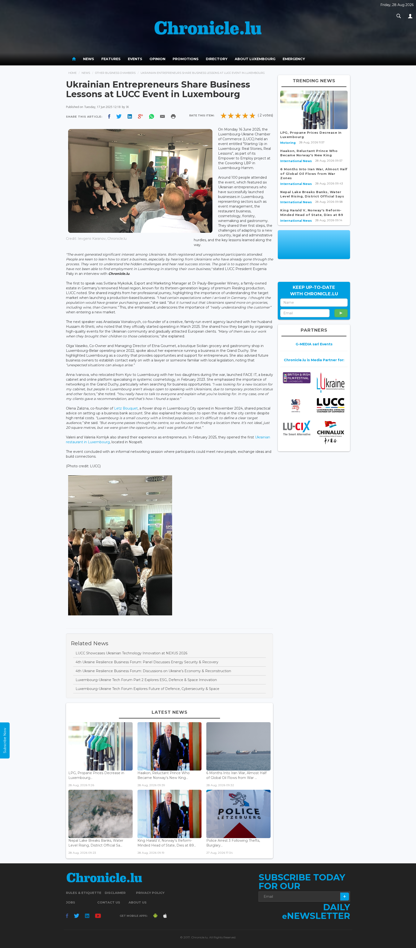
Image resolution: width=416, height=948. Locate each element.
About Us (138, 902)
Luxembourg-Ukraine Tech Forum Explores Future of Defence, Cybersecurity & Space (147, 689)
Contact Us (108, 902)
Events (135, 59)
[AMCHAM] (297, 406)
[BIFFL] (297, 378)
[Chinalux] (331, 432)
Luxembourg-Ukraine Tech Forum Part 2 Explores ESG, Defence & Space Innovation (146, 680)
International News (296, 161)
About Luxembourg (255, 59)
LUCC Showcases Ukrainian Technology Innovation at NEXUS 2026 (131, 653)
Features (111, 59)
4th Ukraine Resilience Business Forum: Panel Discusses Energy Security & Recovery (147, 662)
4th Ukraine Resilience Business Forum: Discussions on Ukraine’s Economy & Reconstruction (153, 671)
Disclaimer (115, 893)
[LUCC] (331, 405)
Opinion (157, 59)
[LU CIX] (297, 428)
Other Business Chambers (115, 73)
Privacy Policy (150, 893)
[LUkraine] (331, 382)
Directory (217, 59)
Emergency (294, 59)
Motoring (288, 143)
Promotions (186, 59)
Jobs (70, 902)
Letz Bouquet (126, 408)
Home (72, 73)
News (88, 59)
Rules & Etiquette (83, 893)
